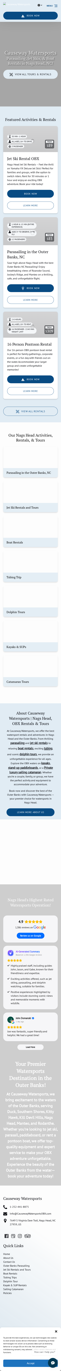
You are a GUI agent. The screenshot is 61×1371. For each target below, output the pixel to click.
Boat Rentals (10, 1273)
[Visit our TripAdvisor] (27, 1236)
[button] (56, 1331)
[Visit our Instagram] (20, 1236)
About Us (8, 1257)
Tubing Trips (10, 1277)
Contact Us (9, 1261)
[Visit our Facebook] (6, 1236)
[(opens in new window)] (22, 1300)
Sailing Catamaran (13, 1289)
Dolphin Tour (10, 1281)
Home (6, 1254)
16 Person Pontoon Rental (29, 344)
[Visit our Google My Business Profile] (13, 1236)
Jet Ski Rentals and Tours (17, 1269)
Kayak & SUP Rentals (15, 1285)
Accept (30, 1363)
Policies (7, 1293)
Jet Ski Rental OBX (23, 158)
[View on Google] (10, 1020)
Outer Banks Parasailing (16, 1265)
